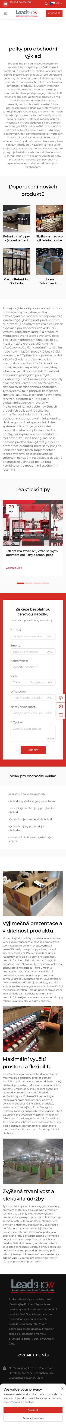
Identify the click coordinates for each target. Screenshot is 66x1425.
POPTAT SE (54, 13)
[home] (26, 13)
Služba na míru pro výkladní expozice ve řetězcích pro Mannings (49, 239)
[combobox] (25, 667)
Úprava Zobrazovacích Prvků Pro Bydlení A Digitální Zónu (49, 281)
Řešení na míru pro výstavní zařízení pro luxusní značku (16, 239)
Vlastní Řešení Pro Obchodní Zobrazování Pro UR (16, 281)
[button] (20, 583)
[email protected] (20, 2)
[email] (61, 715)
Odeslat (33, 750)
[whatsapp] (61, 706)
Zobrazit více (14, 567)
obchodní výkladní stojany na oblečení (31, 801)
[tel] (61, 698)
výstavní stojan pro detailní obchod (30, 819)
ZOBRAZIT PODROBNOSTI (16, 218)
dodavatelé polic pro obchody (26, 794)
